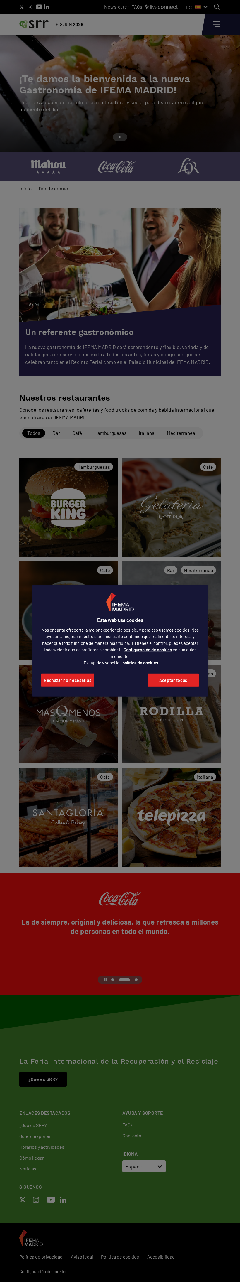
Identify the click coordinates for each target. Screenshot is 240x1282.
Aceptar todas (173, 680)
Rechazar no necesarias (67, 680)
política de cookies (140, 662)
